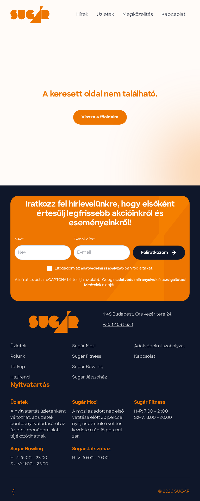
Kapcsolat (144, 357)
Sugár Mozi (84, 346)
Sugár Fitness (86, 357)
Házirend (20, 377)
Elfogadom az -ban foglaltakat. (104, 269)
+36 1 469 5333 (118, 325)
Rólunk (17, 357)
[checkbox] (49, 268)
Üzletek (18, 346)
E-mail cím (83, 239)
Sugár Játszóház (89, 377)
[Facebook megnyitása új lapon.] (13, 492)
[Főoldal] (29, 14)
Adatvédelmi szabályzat (159, 346)
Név (18, 239)
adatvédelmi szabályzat (102, 269)
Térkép (17, 367)
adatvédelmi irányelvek (137, 280)
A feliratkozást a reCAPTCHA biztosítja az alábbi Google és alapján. (100, 282)
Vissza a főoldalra (100, 117)
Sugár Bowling (87, 367)
